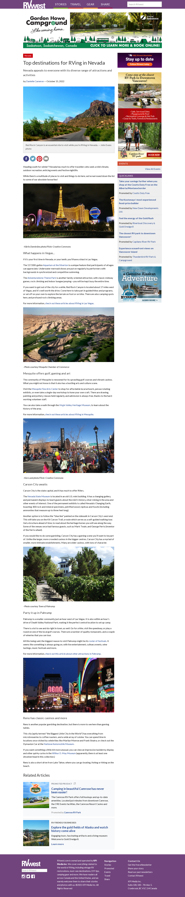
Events (107, 872)
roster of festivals (97, 641)
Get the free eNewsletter (140, 865)
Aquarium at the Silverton (55, 265)
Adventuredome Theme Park (41, 277)
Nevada (28, 55)
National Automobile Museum (59, 744)
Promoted (109, 868)
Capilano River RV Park (144, 241)
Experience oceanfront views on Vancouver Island (136, 250)
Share (105, 4)
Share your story (136, 868)
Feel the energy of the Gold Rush (136, 218)
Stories (60, 4)
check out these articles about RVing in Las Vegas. (69, 303)
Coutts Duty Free (141, 193)
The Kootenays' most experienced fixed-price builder (137, 201)
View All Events (152, 168)
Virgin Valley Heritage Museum (74, 405)
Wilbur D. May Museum (64, 753)
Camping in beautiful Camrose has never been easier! (77, 790)
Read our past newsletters (140, 872)
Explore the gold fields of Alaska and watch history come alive (79, 829)
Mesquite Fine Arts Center (45, 388)
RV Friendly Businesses (63, 822)
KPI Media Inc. (134, 881)
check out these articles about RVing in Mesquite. (69, 414)
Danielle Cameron (35, 81)
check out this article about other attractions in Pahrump (73, 653)
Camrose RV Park (72, 812)
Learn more (57, 844)
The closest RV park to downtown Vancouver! (137, 235)
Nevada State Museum (38, 496)
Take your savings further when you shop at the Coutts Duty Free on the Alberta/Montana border (138, 184)
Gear (90, 4)
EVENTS (123, 163)
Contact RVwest (135, 875)
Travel (75, 4)
